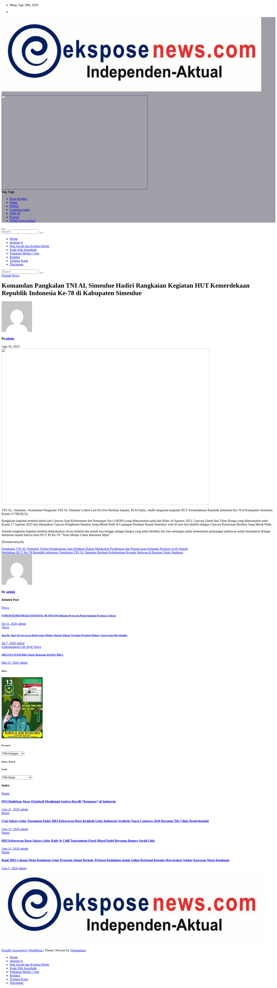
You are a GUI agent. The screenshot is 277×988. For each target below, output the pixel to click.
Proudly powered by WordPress (22, 950)
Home (14, 238)
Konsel (14, 217)
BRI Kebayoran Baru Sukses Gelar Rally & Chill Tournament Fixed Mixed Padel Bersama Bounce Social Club (78, 840)
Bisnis (6, 793)
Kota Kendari (18, 198)
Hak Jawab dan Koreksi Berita (29, 246)
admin (9, 338)
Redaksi (15, 257)
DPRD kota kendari (22, 220)
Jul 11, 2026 (9, 623)
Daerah (7, 275)
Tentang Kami (19, 260)
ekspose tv (16, 242)
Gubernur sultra (20, 209)
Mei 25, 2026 (10, 662)
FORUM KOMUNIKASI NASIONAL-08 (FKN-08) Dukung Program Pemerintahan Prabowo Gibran (59, 615)
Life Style (27, 647)
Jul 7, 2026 (9, 643)
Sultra (13, 202)
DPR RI (15, 213)
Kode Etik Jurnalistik (23, 249)
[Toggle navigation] (3, 228)
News (15, 275)
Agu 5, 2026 (10, 868)
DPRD (14, 206)
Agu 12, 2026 (11, 829)
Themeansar (78, 950)
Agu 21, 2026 (11, 809)
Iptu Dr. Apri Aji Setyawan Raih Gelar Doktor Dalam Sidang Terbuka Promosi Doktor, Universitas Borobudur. (65, 635)
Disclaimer (17, 264)
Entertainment (11, 647)
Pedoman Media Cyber (24, 253)
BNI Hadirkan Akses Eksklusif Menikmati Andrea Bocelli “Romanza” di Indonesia (59, 801)
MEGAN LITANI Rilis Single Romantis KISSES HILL (32, 654)
